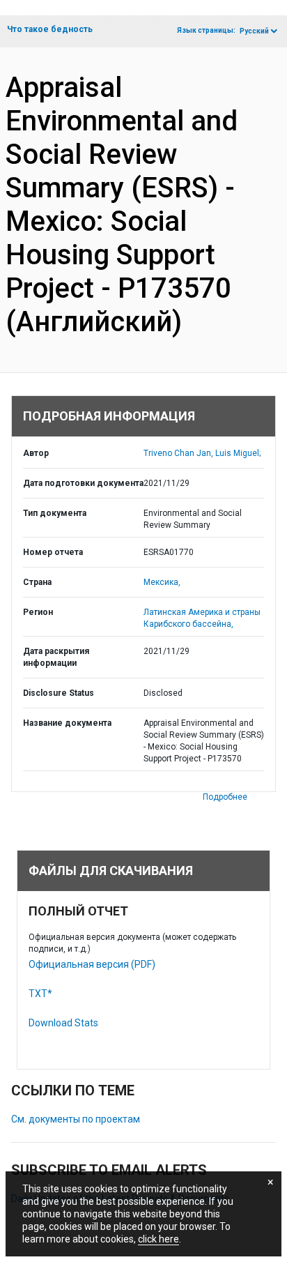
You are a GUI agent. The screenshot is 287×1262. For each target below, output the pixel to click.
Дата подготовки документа (83, 483)
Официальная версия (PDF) (92, 964)
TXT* (40, 993)
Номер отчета (53, 552)
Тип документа (54, 513)
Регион (38, 612)
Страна (37, 582)
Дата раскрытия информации (56, 657)
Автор (36, 453)
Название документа (67, 723)
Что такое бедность (50, 29)
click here (158, 1239)
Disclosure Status (58, 693)
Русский (254, 31)
